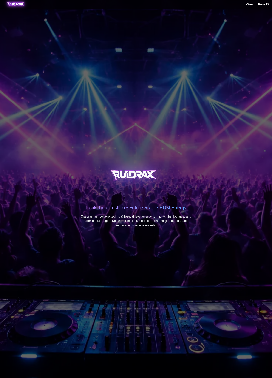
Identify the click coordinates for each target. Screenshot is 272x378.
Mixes (249, 4)
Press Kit (263, 4)
